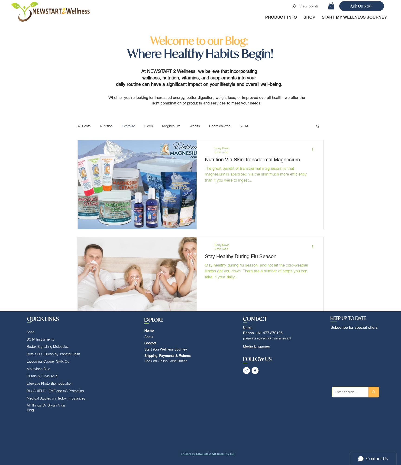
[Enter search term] (373, 392)
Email (247, 327)
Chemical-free (219, 126)
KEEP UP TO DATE (348, 318)
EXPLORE (153, 320)
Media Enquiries (256, 346)
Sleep (148, 126)
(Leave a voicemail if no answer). (267, 338)
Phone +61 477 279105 (263, 333)
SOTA (244, 126)
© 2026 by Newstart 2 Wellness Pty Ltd (207, 453)
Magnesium (171, 126)
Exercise (128, 126)
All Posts (84, 126)
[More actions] (314, 150)
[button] (331, 5)
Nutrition (106, 126)
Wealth (195, 126)
